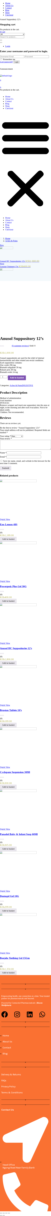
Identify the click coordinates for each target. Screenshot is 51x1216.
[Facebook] (4, 1014)
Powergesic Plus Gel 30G (13, 586)
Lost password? (6, 62)
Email (3, 457)
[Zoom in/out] (9, 1213)
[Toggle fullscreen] (6, 1213)
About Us (9, 5)
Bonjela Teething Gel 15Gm (15, 958)
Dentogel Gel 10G (9, 896)
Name (3, 453)
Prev (2, 245)
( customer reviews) (20, 346)
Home (7, 3)
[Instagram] (17, 1014)
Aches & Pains (11, 241)
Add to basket (17, 378)
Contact (8, 8)
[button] (2, 32)
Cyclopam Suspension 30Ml (15, 772)
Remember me (9, 59)
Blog (7, 10)
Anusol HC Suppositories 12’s (16, 648)
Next (2, 264)
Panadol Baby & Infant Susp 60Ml (19, 834)
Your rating (5, 436)
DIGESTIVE (27, 385)
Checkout (9, 15)
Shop (7, 12)
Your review (6, 439)
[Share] (4, 1213)
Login (7, 46)
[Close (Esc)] (1, 1213)
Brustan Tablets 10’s (11, 710)
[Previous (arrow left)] (1, 1215)
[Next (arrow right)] (4, 1215)
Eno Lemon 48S (8, 524)
